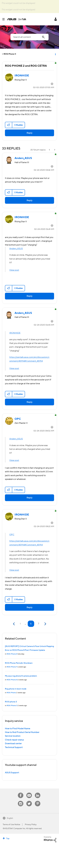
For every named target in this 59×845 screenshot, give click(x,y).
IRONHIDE (14, 333)
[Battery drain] (54, 150)
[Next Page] (44, 624)
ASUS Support (12, 772)
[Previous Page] (14, 624)
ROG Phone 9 (12, 667)
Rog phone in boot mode (15, 689)
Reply (29, 133)
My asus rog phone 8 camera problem (21, 676)
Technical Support (14, 747)
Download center (13, 743)
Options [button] (55, 54)
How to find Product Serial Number (22, 732)
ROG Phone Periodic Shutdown (19, 663)
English (10, 818)
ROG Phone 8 (12, 654)
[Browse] (4, 19)
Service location (12, 736)
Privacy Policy (30, 824)
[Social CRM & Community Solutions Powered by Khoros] (50, 839)
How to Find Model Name (17, 728)
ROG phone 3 (11, 702)
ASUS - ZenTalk (16, 19)
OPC (11, 534)
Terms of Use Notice (11, 824)
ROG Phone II (10, 54)
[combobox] (29, 37)
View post (14, 270)
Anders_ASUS (16, 248)
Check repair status (14, 739)
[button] (8, 125)
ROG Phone (11, 693)
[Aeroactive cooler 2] (49, 150)
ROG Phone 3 (12, 706)
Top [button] (7, 838)
